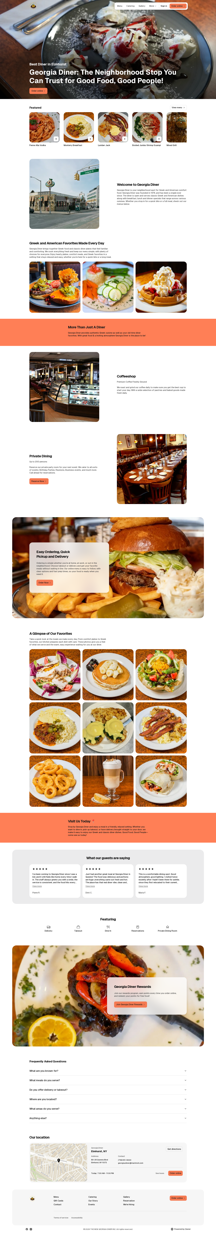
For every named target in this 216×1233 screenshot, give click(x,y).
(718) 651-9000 (124, 1160)
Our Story (93, 1200)
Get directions (174, 1149)
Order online (175, 1173)
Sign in (164, 6)
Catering (130, 6)
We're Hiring (128, 1204)
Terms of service (61, 1218)
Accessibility (77, 1218)
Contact (57, 1204)
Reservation (129, 1200)
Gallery (142, 6)
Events (91, 1204)
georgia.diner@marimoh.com (130, 1163)
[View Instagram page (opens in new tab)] (30, 1229)
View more (37, 886)
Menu (119, 6)
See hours (160, 1173)
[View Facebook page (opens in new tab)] (26, 1229)
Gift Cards (58, 1200)
